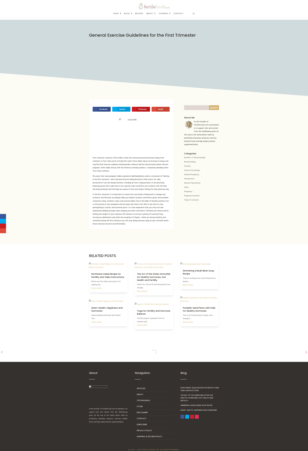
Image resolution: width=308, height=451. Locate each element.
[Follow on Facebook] (182, 417)
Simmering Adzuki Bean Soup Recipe (196, 405)
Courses (163, 14)
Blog (127, 14)
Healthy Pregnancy (191, 174)
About (140, 394)
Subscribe (142, 424)
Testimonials (143, 400)
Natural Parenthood (192, 183)
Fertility (187, 166)
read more (96, 288)
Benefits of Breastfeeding (194, 157)
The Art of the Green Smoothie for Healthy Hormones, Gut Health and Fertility (153, 276)
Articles (141, 388)
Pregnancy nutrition (192, 195)
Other (186, 187)
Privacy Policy (144, 430)
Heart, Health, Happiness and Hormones (198, 410)
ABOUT (149, 14)
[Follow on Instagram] (197, 417)
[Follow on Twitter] (187, 417)
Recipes (139, 14)
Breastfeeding (190, 161)
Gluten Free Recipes (192, 170)
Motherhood (189, 178)
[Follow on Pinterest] (192, 417)
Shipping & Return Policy (149, 436)
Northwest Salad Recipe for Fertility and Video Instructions (107, 275)
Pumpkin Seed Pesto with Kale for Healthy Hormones (199, 309)
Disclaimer (142, 412)
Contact (178, 14)
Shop (116, 14)
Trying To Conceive (191, 200)
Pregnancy (188, 191)
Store (140, 406)
